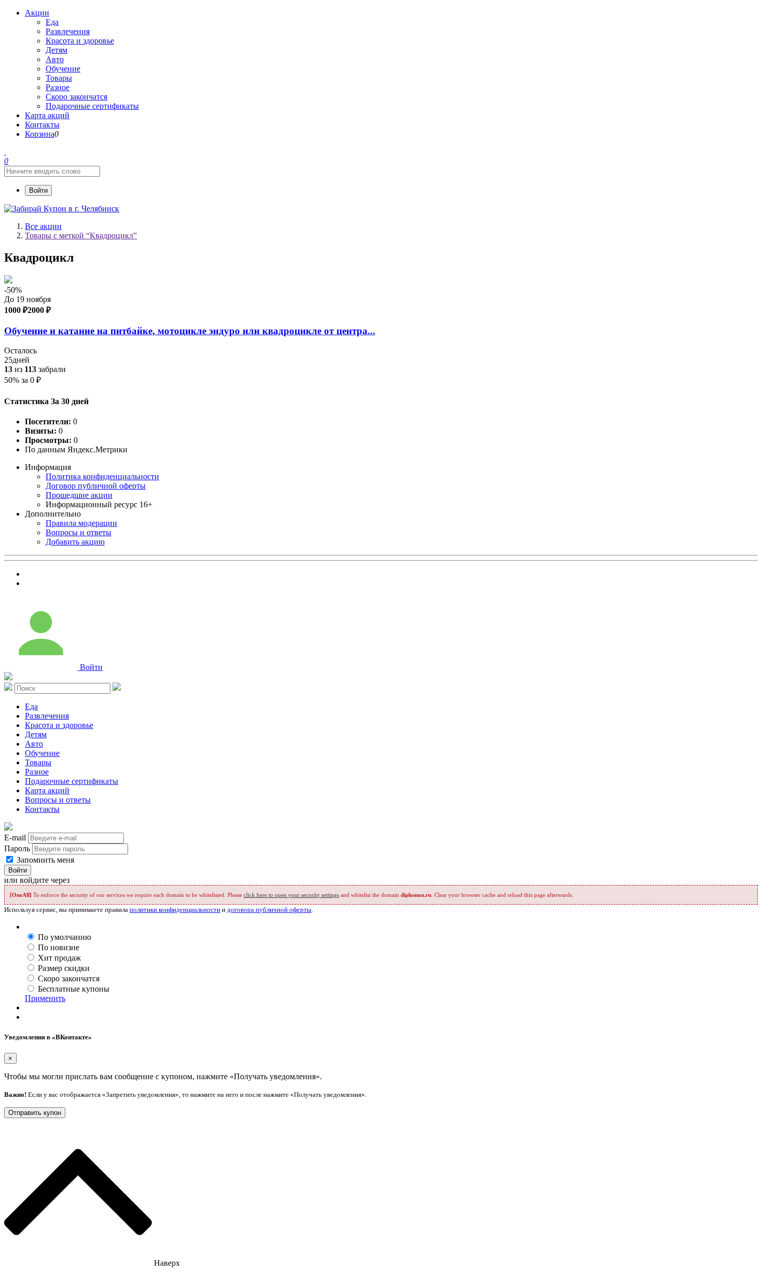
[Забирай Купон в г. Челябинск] (61, 208)
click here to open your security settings (291, 895)
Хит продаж (59, 957)
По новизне (58, 947)
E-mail (15, 837)
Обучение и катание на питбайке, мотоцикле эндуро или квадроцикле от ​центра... (189, 330)
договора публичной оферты (269, 909)
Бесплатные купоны (73, 988)
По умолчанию (64, 937)
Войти (38, 190)
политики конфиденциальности (175, 909)
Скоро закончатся (69, 978)
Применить (45, 998)
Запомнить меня (44, 859)
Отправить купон (34, 1113)
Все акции (43, 226)
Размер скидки (64, 968)
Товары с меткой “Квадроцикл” (81, 235)
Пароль (17, 848)
